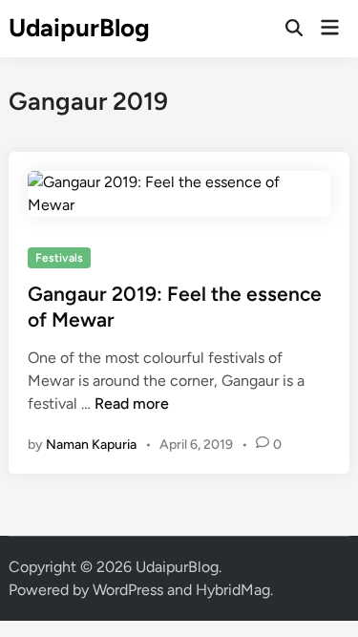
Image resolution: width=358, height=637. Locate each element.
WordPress (128, 590)
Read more (132, 403)
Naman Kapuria (91, 444)
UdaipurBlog (79, 27)
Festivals (59, 258)
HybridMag (233, 590)
